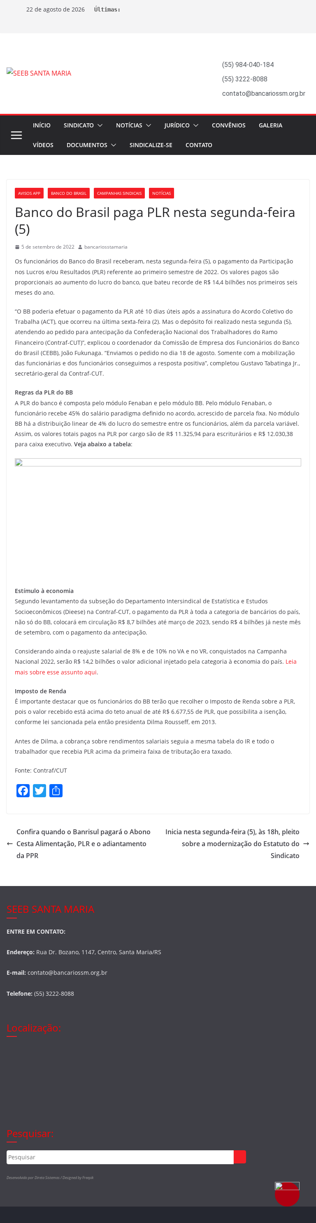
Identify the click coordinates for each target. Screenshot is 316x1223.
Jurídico (177, 125)
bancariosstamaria (106, 246)
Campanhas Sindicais (119, 193)
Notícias (129, 125)
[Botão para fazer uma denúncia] (287, 1194)
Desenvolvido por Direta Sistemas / (35, 1177)
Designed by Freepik (78, 1177)
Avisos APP (29, 193)
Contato (199, 145)
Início (42, 125)
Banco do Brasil (68, 193)
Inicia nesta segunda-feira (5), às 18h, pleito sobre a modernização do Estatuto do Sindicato (232, 843)
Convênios (229, 125)
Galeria (270, 125)
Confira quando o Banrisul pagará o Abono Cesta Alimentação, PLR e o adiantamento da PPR (83, 843)
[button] (98, 125)
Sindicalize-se (151, 145)
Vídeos (43, 145)
